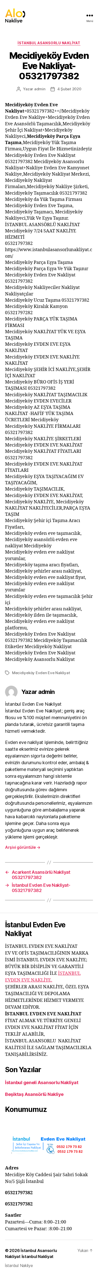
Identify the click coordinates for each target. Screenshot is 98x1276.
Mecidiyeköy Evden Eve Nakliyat (41, 672)
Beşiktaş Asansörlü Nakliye (34, 1094)
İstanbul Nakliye (19, 1265)
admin (39, 89)
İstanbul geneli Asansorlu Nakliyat (41, 1082)
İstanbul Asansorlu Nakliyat (49, 43)
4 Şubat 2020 (69, 89)
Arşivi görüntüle (22, 847)
